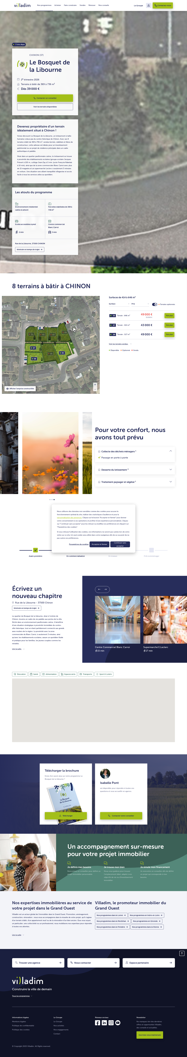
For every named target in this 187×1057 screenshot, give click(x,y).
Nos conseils (103, 5)
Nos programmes (44, 5)
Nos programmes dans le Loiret (110, 915)
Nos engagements (61, 1030)
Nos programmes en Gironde (145, 921)
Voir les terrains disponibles (45, 107)
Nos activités (59, 1026)
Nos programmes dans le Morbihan (111, 921)
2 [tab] (52, 499)
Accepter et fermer (99, 544)
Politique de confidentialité (23, 1026)
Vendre (82, 5)
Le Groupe (138, 6)
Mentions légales (19, 1022)
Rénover (92, 5)
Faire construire (70, 5)
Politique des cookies (21, 1030)
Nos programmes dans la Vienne (145, 927)
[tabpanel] (50, 453)
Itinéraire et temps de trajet (28, 249)
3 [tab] (54, 499)
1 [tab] (50, 499)
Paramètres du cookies (79, 544)
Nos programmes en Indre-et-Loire (145, 915)
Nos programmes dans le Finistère (111, 927)
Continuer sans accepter (120, 544)
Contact (57, 1034)
